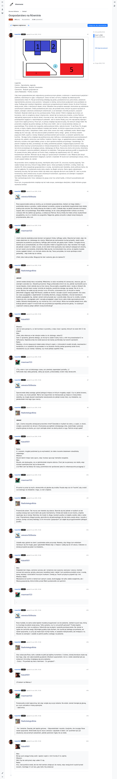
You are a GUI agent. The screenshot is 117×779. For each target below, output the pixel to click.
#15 (87, 610)
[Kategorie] (2, 2)
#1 (87, 34)
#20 (87, 741)
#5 (87, 314)
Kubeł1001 (18, 34)
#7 (87, 380)
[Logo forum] (11, 4)
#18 (87, 690)
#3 (87, 225)
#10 (87, 475)
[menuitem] (114, 2)
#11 (87, 498)
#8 (87, 407)
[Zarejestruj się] (114, 5)
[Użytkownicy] (2, 9)
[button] (2, 773)
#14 (87, 589)
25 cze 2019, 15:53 (35, 34)
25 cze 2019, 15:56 (35, 191)
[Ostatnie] (2, 5)
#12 (87, 530)
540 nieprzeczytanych (101, 48)
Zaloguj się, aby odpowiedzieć (97, 25)
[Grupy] (2, 13)
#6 (87, 357)
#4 (87, 265)
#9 (87, 436)
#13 (87, 555)
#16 (87, 642)
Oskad (11, 19)
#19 (87, 716)
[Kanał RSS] (28, 25)
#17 (87, 669)
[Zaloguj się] (114, 2)
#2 (87, 191)
